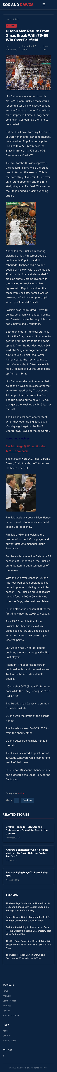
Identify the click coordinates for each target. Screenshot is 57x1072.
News (5, 991)
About (5, 1031)
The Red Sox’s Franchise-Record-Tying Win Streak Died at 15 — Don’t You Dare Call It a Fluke (28, 944)
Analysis (7, 996)
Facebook (27, 800)
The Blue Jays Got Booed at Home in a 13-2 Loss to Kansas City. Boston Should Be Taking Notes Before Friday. (28, 907)
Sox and (18, 4)
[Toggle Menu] (43, 5)
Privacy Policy (10, 1040)
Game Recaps (9, 1000)
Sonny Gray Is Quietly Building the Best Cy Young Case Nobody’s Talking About (28, 919)
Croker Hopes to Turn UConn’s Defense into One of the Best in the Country (27, 830)
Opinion (6, 1010)
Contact (6, 1035)
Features (7, 1005)
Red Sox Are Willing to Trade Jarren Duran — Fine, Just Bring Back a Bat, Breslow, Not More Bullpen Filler (28, 931)
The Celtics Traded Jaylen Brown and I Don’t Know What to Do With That (26, 956)
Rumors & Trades (11, 1015)
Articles (16, 19)
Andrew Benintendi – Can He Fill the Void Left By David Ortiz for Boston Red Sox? (27, 853)
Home (8, 19)
